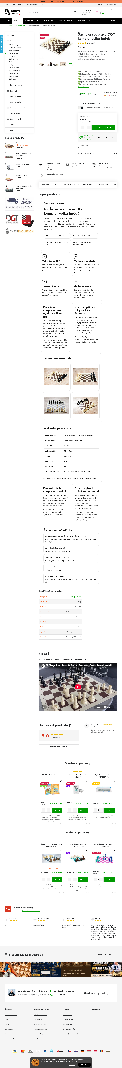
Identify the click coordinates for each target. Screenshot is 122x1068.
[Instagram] (103, 993)
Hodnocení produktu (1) (70, 185)
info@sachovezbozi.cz (64, 991)
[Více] (111, 21)
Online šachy (15, 113)
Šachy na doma (13, 62)
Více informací (83, 87)
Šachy (12, 41)
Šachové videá (67, 1015)
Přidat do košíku (103, 128)
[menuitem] (8, 21)
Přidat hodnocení (58, 747)
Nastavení (72, 1065)
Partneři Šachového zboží (70, 1034)
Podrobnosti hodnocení (102, 43)
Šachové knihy (15, 102)
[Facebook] (98, 993)
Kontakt (20, 5)
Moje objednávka (39, 1034)
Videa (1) (56, 185)
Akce (12, 35)
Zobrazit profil (105, 955)
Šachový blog (9, 1029)
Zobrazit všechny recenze (31, 911)
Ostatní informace (87, 185)
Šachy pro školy (14, 59)
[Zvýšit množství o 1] (89, 127)
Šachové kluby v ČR (69, 1029)
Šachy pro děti (14, 53)
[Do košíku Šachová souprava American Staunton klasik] (57, 879)
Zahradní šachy (13, 76)
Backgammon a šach (15, 65)
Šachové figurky (16, 85)
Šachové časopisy (68, 1020)
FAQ (43, 5)
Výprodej (13, 130)
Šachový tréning (68, 1024)
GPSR (115, 153)
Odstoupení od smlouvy (41, 1029)
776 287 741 (87, 10)
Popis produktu (45, 185)
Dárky (12, 125)
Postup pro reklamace (40, 1024)
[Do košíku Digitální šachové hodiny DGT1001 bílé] (109, 810)
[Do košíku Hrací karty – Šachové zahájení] (83, 810)
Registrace (112, 5)
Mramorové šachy (14, 70)
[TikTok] (107, 993)
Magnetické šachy (14, 50)
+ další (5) (70, 65)
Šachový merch (15, 119)
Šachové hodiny (16, 96)
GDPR (36, 1039)
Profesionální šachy (15, 48)
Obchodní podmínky (32, 5)
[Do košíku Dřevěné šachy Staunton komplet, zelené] (83, 879)
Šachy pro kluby (14, 73)
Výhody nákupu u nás (40, 1015)
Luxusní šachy (13, 56)
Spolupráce (8, 1034)
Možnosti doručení (111, 93)
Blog (13, 5)
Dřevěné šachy (13, 45)
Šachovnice (14, 91)
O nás (6, 5)
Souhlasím (85, 1065)
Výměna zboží (38, 1020)
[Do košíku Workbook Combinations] (57, 810)
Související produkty (102, 185)
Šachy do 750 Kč (14, 79)
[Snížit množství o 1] (82, 127)
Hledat (75, 12)
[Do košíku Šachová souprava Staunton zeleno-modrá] (109, 879)
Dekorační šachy (14, 68)
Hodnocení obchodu (11, 1015)
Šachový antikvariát (17, 108)
